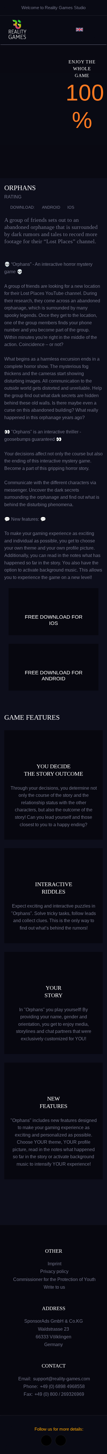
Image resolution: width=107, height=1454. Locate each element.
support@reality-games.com (61, 1378)
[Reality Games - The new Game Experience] (17, 29)
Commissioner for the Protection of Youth (54, 1279)
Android (51, 207)
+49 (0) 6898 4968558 (62, 1386)
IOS (70, 207)
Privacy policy (54, 1271)
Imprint (54, 1263)
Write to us (54, 1287)
